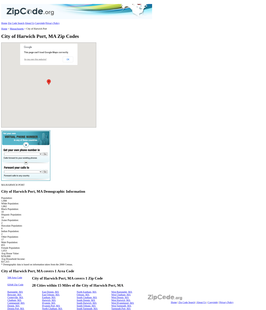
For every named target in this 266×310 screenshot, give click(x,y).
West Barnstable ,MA (121, 292)
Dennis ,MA (13, 305)
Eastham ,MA (49, 297)
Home (4, 23)
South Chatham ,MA (87, 297)
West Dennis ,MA (120, 297)
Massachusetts (17, 28)
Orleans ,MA (83, 294)
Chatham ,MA (14, 300)
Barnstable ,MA (15, 292)
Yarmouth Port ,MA (121, 308)
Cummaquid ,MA (16, 303)
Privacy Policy (52, 23)
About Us (29, 23)
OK (67, 59)
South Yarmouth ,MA (87, 308)
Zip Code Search (16, 23)
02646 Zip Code (15, 284)
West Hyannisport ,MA (122, 303)
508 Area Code (14, 277)
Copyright (40, 23)
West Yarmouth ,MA (121, 305)
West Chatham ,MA (121, 294)
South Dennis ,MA (86, 300)
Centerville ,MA (15, 297)
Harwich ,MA (49, 300)
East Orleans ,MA (51, 294)
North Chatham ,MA (52, 308)
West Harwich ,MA (120, 300)
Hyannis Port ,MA (51, 305)
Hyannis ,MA (48, 303)
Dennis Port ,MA (15, 308)
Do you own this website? (35, 59)
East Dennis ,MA (50, 292)
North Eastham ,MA (87, 292)
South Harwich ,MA (87, 303)
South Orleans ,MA (86, 305)
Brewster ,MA (14, 294)
